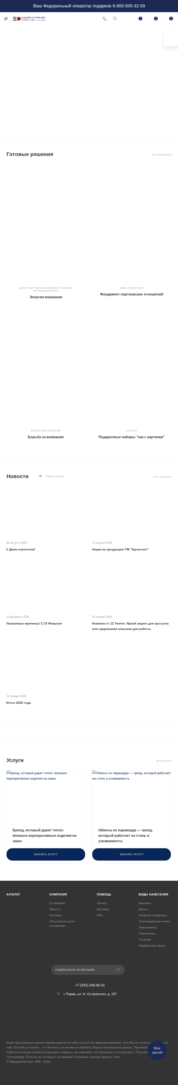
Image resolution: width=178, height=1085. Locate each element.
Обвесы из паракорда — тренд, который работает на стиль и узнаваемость (125, 835)
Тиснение (145, 939)
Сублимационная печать (155, 921)
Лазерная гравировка (152, 915)
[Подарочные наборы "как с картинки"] (131, 366)
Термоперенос (148, 927)
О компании (57, 903)
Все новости (162, 477)
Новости (54, 909)
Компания (58, 894)
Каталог (13, 894)
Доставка (103, 909)
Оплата (102, 903)
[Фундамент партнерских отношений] (131, 223)
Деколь (143, 909)
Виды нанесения (153, 894)
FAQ (99, 915)
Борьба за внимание (46, 437)
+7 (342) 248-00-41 (90, 985)
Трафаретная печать (152, 945)
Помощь (104, 894)
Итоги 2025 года (18, 702)
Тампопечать (147, 933)
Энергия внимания (46, 297)
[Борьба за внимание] (45, 366)
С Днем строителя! (20, 549)
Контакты (55, 915)
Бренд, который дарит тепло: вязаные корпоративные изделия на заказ (44, 835)
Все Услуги (163, 761)
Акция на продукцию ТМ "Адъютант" (120, 549)
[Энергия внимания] (45, 223)
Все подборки (161, 155)
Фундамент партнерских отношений (131, 294)
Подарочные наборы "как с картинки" (132, 437)
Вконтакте (83, 1017)
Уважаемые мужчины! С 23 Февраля (34, 623)
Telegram (94, 1017)
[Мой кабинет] (125, 19)
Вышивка (145, 903)
